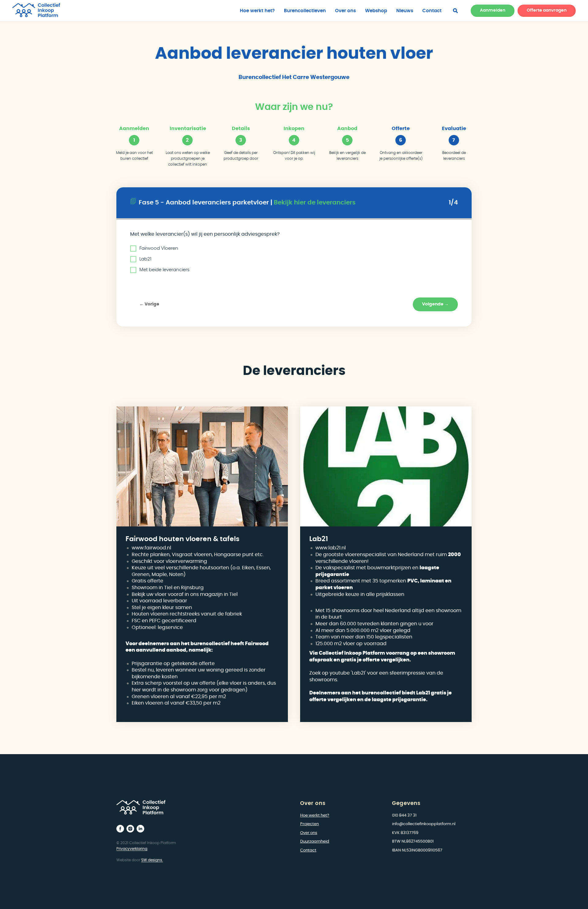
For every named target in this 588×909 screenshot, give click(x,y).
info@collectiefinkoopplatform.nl (423, 824)
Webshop (376, 11)
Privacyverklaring (131, 849)
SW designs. (152, 860)
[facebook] (455, 10)
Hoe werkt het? (257, 11)
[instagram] (130, 828)
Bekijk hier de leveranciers (315, 203)
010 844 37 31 (404, 815)
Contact (432, 11)
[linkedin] (140, 828)
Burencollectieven (305, 11)
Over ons (345, 11)
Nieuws (404, 11)
